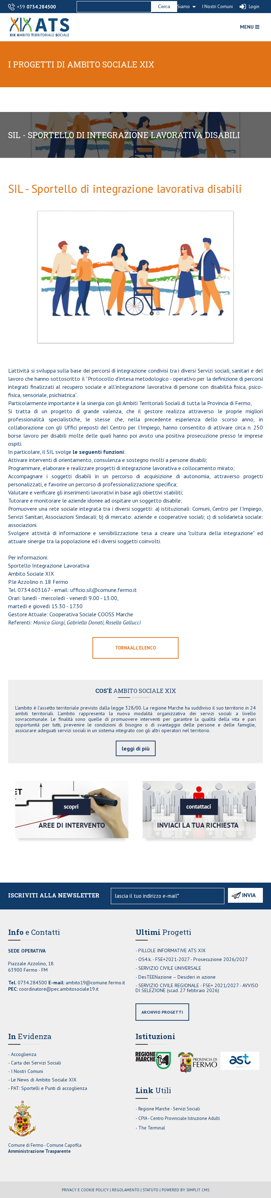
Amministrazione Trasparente (39, 1151)
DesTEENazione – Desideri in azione (177, 977)
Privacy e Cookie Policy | (86, 1189)
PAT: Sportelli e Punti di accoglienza (49, 1088)
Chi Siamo (180, 7)
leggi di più (136, 748)
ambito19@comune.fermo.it (95, 982)
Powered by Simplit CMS (185, 1189)
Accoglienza (23, 1054)
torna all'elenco (135, 648)
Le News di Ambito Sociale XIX (44, 1080)
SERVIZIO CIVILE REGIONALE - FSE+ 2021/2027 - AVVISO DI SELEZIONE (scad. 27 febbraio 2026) (197, 988)
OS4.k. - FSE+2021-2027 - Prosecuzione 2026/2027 (193, 959)
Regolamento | (126, 1189)
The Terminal (151, 1128)
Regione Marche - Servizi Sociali (169, 1109)
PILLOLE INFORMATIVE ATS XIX (172, 950)
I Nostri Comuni (217, 7)
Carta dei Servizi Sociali (36, 1063)
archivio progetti (162, 1012)
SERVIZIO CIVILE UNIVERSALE (169, 968)
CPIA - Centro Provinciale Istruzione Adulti (179, 1118)
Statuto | (152, 1189)
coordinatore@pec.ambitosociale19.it (58, 989)
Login (254, 7)
